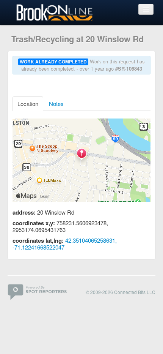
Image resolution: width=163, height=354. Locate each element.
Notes (56, 103)
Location (27, 103)
